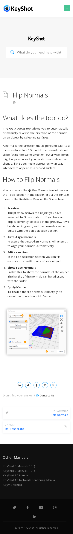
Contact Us (47, 395)
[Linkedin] (34, 517)
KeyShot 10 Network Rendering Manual (29, 480)
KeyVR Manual (12, 484)
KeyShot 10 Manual (15, 475)
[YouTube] (41, 508)
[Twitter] (14, 508)
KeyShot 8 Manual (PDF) (19, 466)
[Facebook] (28, 508)
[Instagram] (54, 508)
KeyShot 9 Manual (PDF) (19, 470)
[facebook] (36, 385)
